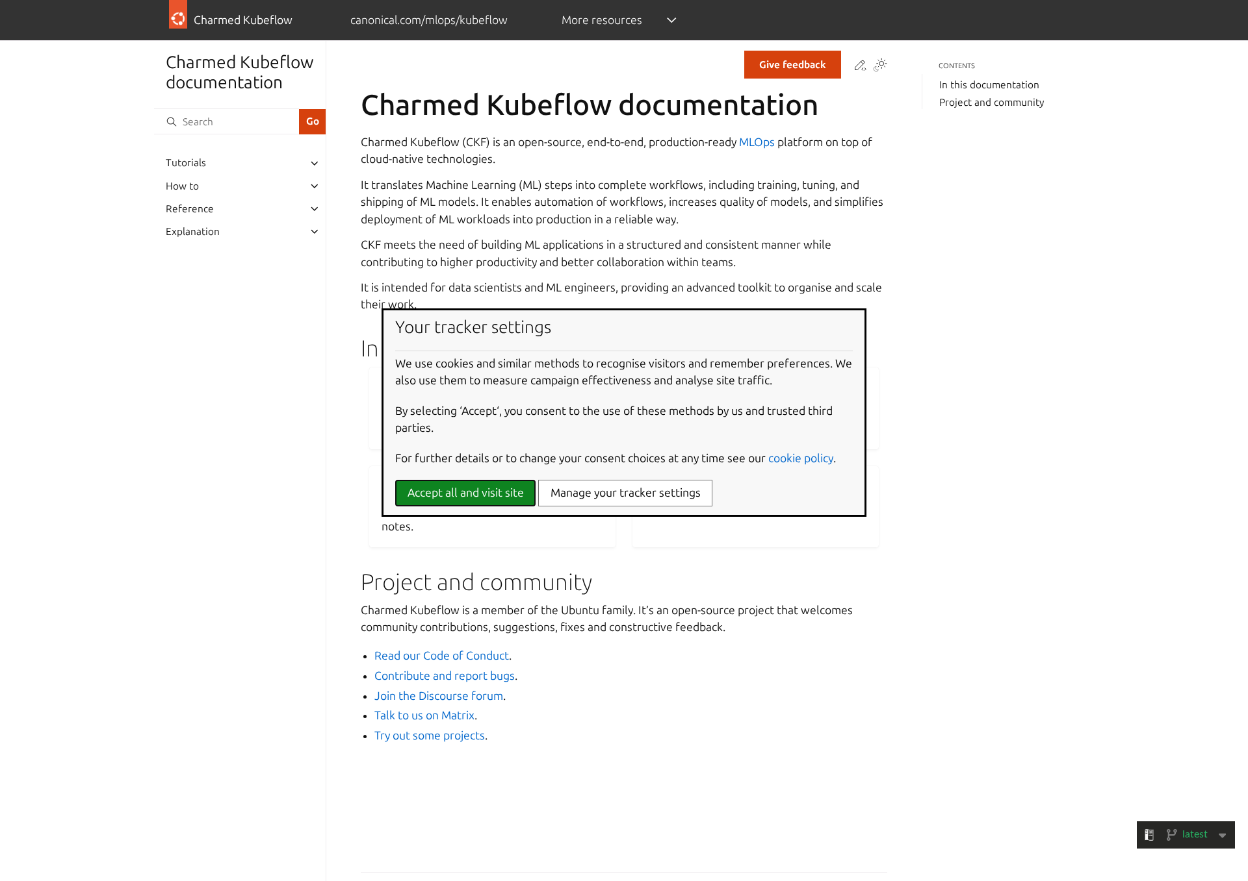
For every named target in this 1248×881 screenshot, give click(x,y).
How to (182, 186)
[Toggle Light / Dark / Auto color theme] (880, 66)
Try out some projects (429, 735)
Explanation (193, 231)
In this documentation (989, 84)
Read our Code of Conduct (441, 655)
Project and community (991, 102)
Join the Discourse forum (438, 695)
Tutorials (186, 163)
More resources (602, 20)
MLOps (757, 142)
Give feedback (792, 64)
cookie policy (800, 458)
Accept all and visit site (466, 492)
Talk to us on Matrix (424, 715)
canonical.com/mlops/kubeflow (429, 20)
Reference (190, 208)
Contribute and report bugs (444, 675)
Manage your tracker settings (626, 492)
